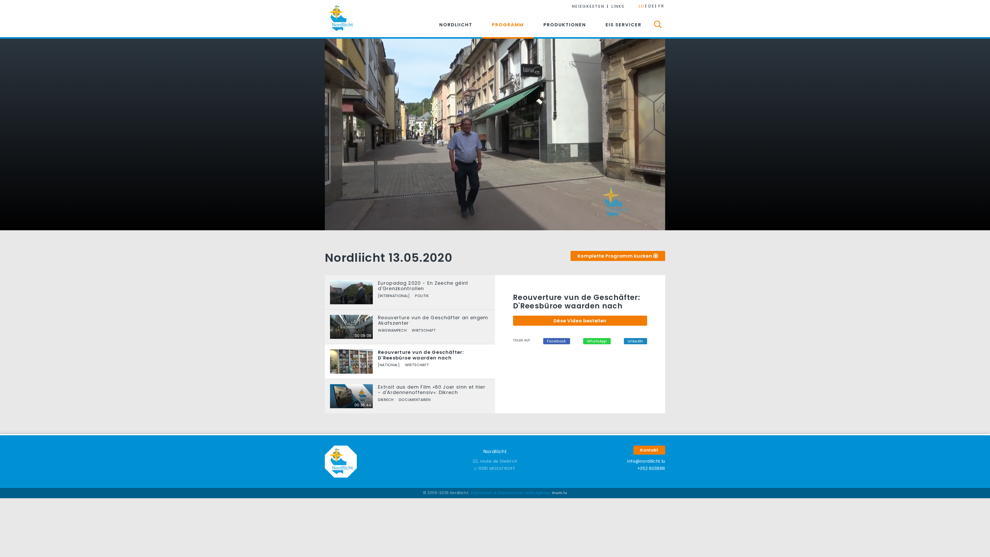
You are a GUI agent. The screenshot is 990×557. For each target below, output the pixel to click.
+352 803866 (651, 468)
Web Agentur (538, 492)
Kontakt (649, 450)
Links (617, 6)
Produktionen (564, 24)
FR (661, 6)
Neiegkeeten (588, 6)
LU (641, 6)
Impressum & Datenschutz (497, 492)
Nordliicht (455, 24)
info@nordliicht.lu (646, 461)
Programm (508, 24)
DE (651, 6)
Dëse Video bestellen (580, 320)
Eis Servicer (623, 24)
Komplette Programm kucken (615, 256)
